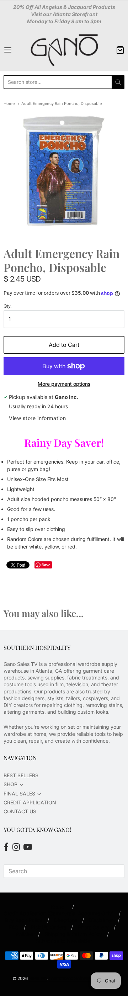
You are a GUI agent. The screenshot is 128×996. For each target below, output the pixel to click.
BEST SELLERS (21, 775)
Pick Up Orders (48, 927)
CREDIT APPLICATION (30, 802)
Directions (65, 920)
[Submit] (118, 82)
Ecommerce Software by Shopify (82, 978)
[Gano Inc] (64, 50)
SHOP (10, 784)
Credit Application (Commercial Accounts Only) (59, 913)
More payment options (64, 384)
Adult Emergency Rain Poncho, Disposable (61, 103)
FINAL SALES (19, 793)
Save (46, 564)
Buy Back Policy (23, 920)
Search (59, 907)
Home (9, 103)
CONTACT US (20, 811)
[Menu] (15, 50)
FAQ (14, 927)
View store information (37, 418)
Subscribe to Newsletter (64, 941)
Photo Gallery (93, 927)
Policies (24, 934)
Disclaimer (101, 920)
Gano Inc (38, 978)
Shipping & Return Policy (73, 934)
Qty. (8, 306)
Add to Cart (64, 344)
